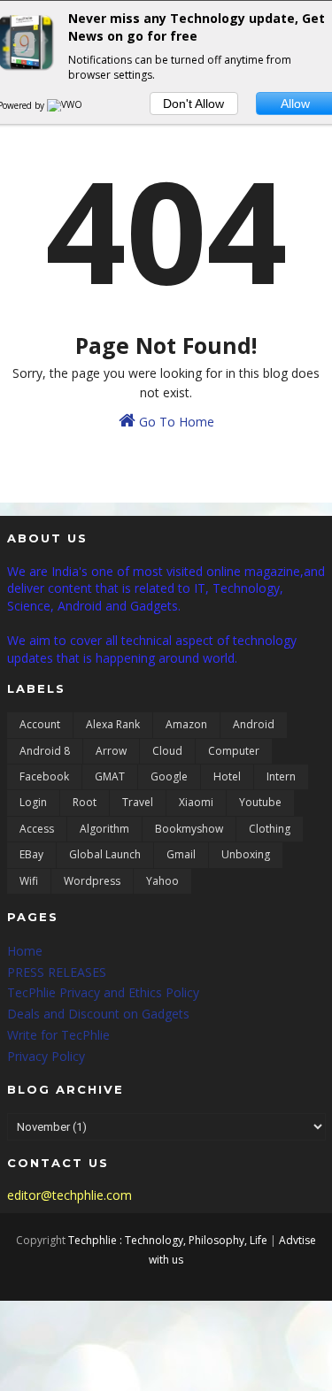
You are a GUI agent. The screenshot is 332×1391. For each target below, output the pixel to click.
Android (253, 724)
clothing (269, 828)
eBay (31, 854)
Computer (233, 750)
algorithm (104, 828)
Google (169, 776)
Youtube (260, 802)
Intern (281, 776)
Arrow (111, 750)
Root (85, 802)
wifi (28, 880)
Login (33, 802)
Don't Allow (193, 103)
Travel (137, 802)
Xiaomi (196, 802)
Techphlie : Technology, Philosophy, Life (167, 1240)
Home (24, 950)
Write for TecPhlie (58, 1034)
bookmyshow (189, 828)
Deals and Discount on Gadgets (98, 1013)
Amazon (186, 724)
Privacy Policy (46, 1056)
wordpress (92, 880)
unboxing (245, 854)
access (36, 828)
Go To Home (174, 421)
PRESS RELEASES (56, 972)
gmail (181, 854)
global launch (105, 854)
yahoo (162, 880)
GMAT (110, 776)
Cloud (167, 750)
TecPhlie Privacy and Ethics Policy (103, 992)
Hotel (227, 776)
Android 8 (44, 750)
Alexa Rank (113, 724)
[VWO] (65, 105)
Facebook (44, 776)
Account (39, 724)
